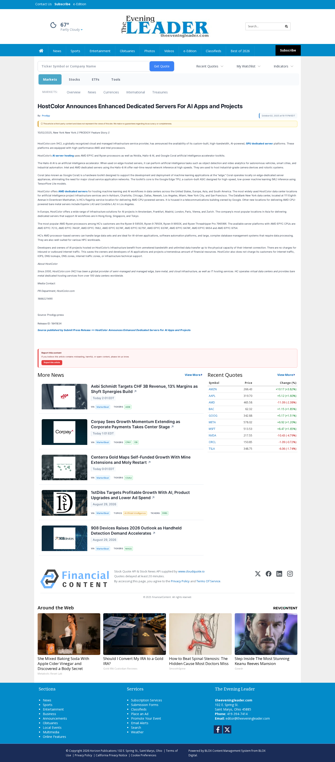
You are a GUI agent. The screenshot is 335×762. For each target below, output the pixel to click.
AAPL (212, 396)
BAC (211, 409)
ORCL (212, 442)
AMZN (213, 389)
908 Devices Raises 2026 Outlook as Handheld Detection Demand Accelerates (136, 531)
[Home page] (164, 26)
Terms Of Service (208, 581)
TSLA (212, 449)
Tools (115, 79)
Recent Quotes (207, 66)
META (212, 422)
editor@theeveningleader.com (248, 718)
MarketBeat (103, 407)
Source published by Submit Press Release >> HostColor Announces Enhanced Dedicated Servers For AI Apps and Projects (114, 330)
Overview (73, 92)
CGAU (128, 478)
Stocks (74, 79)
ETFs (95, 79)
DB (135, 442)
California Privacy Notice (111, 755)
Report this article (52, 362)
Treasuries (160, 92)
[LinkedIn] (279, 579)
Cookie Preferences (143, 755)
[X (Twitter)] (258, 579)
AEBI (127, 407)
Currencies (111, 92)
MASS (128, 548)
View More (193, 375)
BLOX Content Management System (228, 750)
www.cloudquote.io (191, 571)
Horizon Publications (103, 750)
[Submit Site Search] (286, 26)
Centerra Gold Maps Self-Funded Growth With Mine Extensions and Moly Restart (141, 460)
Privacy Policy (180, 581)
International (135, 92)
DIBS (164, 513)
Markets (50, 79)
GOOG (213, 416)
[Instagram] (290, 579)
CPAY (128, 442)
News (92, 92)
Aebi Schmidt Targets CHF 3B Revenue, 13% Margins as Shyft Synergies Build (144, 389)
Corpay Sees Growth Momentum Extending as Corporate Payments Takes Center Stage (135, 424)
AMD (212, 402)
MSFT (212, 429)
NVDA (212, 435)
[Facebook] (268, 579)
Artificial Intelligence (135, 513)
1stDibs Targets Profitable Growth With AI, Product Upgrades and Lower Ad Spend (140, 495)
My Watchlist (246, 66)
